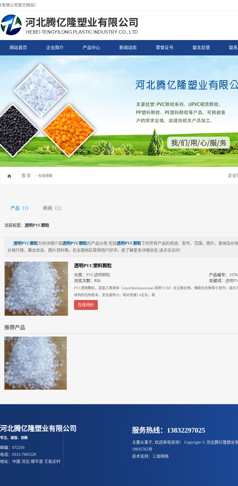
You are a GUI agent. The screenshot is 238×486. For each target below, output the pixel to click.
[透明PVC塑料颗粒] (36, 288)
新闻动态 (128, 47)
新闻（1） (53, 208)
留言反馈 (201, 47)
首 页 (26, 176)
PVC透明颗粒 (98, 275)
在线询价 (86, 305)
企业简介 (55, 47)
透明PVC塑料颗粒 (93, 265)
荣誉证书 (164, 47)
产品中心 (91, 47)
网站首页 (18, 47)
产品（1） (20, 208)
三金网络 (160, 456)
